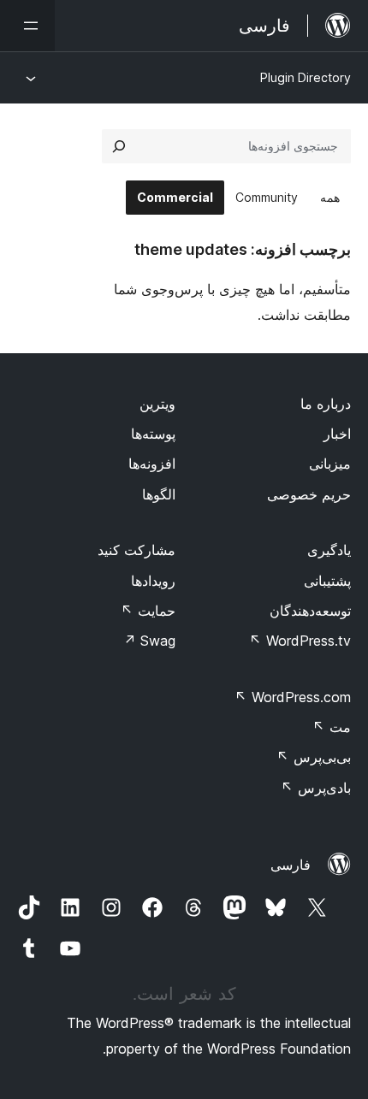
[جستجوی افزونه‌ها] (119, 146)
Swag (149, 640)
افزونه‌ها (151, 463)
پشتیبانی (327, 580)
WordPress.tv (300, 640)
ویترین (157, 403)
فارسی (290, 864)
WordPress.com (292, 697)
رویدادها (153, 580)
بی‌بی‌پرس (313, 756)
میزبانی (330, 463)
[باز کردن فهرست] (27, 25)
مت (331, 727)
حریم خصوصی (309, 494)
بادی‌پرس (316, 787)
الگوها (158, 494)
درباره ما (325, 403)
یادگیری (329, 549)
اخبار (337, 433)
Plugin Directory (305, 77)
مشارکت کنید (136, 549)
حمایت (148, 610)
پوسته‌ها (153, 433)
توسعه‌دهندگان (310, 610)
